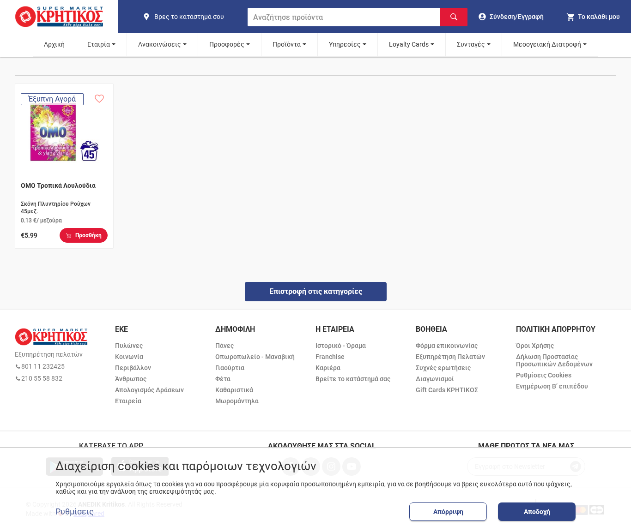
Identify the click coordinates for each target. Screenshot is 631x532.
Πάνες (224, 345)
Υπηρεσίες (345, 44)
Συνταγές (471, 44)
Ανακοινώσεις (159, 44)
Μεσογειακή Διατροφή (547, 44)
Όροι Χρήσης (535, 345)
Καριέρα (328, 367)
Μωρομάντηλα (237, 401)
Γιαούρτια (229, 367)
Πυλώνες (129, 345)
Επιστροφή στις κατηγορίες (315, 291)
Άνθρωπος (130, 379)
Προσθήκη (88, 235)
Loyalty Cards (409, 44)
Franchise (330, 356)
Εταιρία (98, 44)
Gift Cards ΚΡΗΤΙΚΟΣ (447, 390)
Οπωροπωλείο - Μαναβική (255, 356)
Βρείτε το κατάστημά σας (353, 379)
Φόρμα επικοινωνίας (447, 345)
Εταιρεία (128, 401)
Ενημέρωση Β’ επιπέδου (552, 386)
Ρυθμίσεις (74, 511)
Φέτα (223, 379)
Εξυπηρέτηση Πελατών (450, 356)
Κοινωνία (129, 356)
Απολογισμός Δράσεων (149, 390)
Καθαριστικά (234, 390)
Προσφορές (226, 44)
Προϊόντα (287, 44)
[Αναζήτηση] (453, 17)
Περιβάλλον (133, 367)
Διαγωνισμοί (435, 379)
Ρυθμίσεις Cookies (543, 375)
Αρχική (54, 44)
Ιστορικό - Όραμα (341, 345)
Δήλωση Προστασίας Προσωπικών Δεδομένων (554, 360)
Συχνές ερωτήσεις (443, 367)
